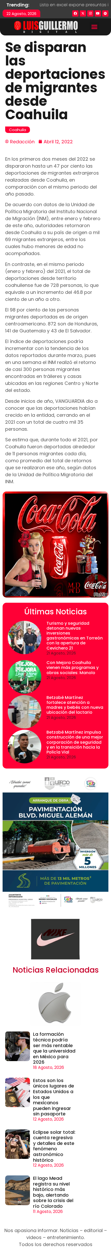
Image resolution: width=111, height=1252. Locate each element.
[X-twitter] (83, 13)
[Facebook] (75, 13)
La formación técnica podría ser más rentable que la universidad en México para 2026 (54, 1048)
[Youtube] (98, 13)
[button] (94, 27)
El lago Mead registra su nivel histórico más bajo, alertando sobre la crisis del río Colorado (53, 1192)
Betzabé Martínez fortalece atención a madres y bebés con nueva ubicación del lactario (74, 705)
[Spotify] (105, 13)
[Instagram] (90, 13)
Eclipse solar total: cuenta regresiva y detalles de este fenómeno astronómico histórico (54, 1146)
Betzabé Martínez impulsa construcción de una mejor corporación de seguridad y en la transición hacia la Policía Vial (74, 742)
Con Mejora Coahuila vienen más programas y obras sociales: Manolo (72, 667)
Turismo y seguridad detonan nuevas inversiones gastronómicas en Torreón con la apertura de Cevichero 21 (74, 635)
